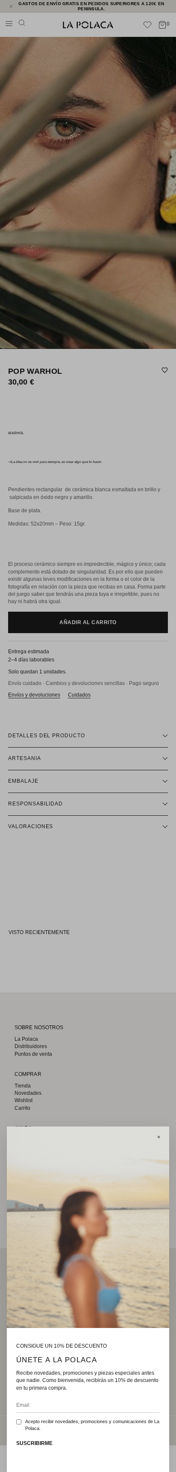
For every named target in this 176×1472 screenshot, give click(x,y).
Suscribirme (34, 1443)
